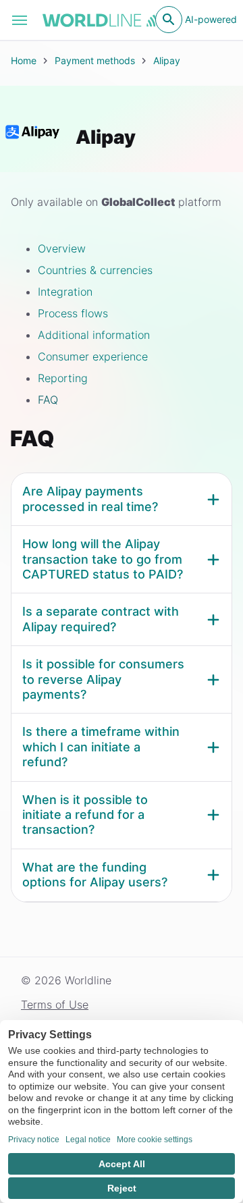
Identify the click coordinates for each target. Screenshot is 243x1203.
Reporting (63, 378)
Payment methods (95, 60)
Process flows (73, 313)
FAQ (48, 399)
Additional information (94, 335)
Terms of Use (54, 1004)
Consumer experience (93, 356)
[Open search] (168, 19)
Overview (62, 248)
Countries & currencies (95, 270)
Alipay (166, 60)
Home (23, 60)
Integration (65, 291)
